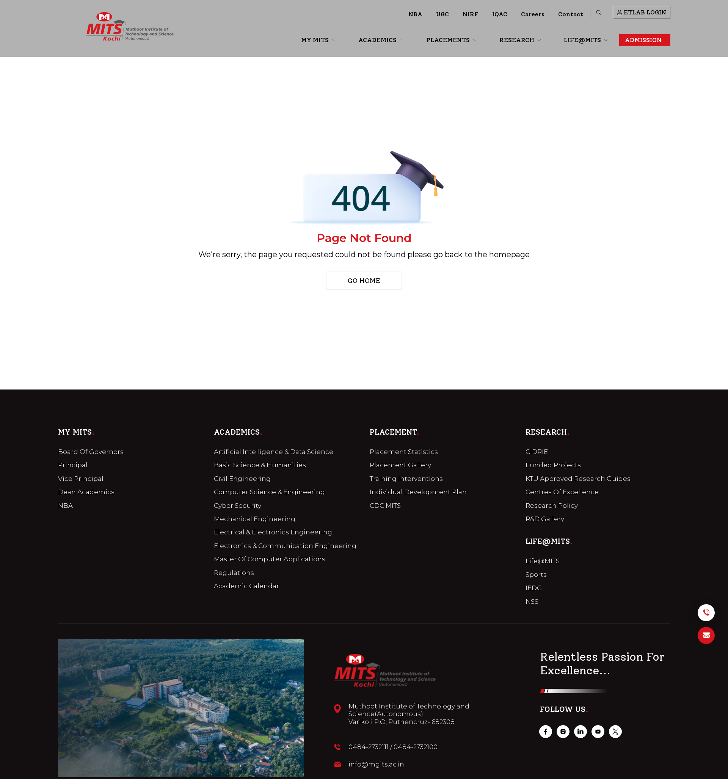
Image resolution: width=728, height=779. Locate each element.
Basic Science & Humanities (260, 465)
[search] (598, 12)
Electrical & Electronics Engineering (273, 532)
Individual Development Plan (418, 492)
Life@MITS (543, 561)
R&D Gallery (545, 519)
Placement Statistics (404, 451)
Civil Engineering (242, 478)
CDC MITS (385, 505)
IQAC (499, 14)
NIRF (471, 14)
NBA (415, 14)
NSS (532, 601)
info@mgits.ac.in (376, 764)
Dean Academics (86, 492)
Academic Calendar (246, 586)
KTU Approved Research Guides (578, 478)
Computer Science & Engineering (269, 492)
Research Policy (552, 505)
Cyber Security (237, 505)
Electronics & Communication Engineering (285, 546)
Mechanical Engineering (254, 519)
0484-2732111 (368, 747)
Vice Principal (81, 478)
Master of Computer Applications (269, 559)
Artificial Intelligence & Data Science (273, 451)
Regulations (234, 572)
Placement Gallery (400, 465)
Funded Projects (553, 465)
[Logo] (130, 26)
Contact (570, 14)
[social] (545, 731)
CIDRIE (537, 451)
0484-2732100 (416, 747)
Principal (73, 465)
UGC (442, 14)
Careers (532, 14)
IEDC (533, 588)
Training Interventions (406, 478)
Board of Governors (91, 451)
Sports (536, 574)
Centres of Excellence (562, 492)
